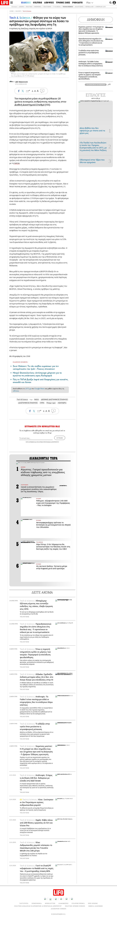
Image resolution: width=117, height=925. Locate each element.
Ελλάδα (14, 6)
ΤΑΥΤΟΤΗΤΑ (23, 903)
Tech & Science (68, 6)
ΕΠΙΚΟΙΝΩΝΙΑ (37, 903)
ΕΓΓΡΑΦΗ (60, 438)
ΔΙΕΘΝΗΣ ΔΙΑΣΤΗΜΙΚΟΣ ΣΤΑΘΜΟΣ (54, 400)
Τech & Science (27, 11)
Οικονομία (37, 6)
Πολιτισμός (47, 6)
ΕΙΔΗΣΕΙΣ (18, 11)
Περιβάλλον (89, 6)
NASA (17, 163)
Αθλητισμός (79, 6)
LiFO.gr (28, 389)
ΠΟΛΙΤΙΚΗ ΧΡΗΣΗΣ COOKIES (75, 906)
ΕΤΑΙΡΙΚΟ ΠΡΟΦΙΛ (78, 903)
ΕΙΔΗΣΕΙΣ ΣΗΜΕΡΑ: (20, 362)
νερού (52, 134)
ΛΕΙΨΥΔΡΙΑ (62, 403)
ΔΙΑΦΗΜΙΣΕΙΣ (63, 903)
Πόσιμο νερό (51, 403)
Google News (39, 389)
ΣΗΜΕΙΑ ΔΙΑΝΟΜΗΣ (95, 906)
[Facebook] (62, 69)
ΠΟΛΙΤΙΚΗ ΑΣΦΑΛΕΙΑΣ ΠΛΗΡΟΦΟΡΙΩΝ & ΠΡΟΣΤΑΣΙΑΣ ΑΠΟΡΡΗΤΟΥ (37, 906)
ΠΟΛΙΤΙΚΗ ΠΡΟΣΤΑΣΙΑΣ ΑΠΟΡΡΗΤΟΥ (48, 442)
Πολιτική (29, 6)
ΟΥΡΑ (42, 403)
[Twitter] (66, 69)
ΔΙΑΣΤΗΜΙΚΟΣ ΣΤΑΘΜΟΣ (27, 403)
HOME (11, 11)
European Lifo (101, 6)
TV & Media (57, 6)
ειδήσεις (16, 391)
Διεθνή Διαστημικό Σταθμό (30, 104)
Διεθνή (21, 6)
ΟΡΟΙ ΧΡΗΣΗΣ (30, 442)
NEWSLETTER (50, 903)
